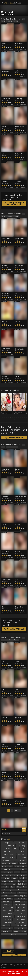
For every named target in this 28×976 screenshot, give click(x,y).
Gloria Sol (5, 497)
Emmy (15, 931)
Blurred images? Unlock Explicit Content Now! (14, 972)
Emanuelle (7, 928)
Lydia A (4, 717)
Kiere (3, 662)
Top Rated (9, 21)
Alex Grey (20, 851)
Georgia (17, 469)
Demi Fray (21, 916)
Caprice (4, 181)
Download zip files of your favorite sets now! (14, 203)
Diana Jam (5, 293)
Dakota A (12, 908)
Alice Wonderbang (9, 857)
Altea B (15, 863)
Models (4, 839)
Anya (16, 875)
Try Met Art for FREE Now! (14, 629)
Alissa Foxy (18, 99)
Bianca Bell (21, 887)
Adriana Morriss (8, 845)
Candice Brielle (8, 893)
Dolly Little (5, 321)
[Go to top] (24, 971)
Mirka (4, 800)
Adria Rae (20, 843)
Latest (3, 21)
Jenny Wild (5, 552)
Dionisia (17, 293)
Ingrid (4, 524)
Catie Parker (6, 238)
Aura (14, 878)
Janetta (17, 524)
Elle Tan (17, 321)
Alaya (23, 848)
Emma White (19, 349)
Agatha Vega (19, 43)
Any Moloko (6, 875)
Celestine (6, 902)
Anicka (16, 872)
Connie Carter (19, 238)
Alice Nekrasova (8, 854)
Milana (17, 772)
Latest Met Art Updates (10, 390)
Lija (3, 689)
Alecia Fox (7, 851)
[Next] (24, 407)
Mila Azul (5, 772)
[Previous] (3, 407)
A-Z (23, 19)
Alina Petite (22, 857)
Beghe (4, 884)
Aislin (17, 71)
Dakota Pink (7, 910)
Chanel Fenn (20, 902)
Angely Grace (19, 126)
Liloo (16, 689)
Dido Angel (8, 922)
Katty (17, 579)
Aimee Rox (5, 71)
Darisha (4, 266)
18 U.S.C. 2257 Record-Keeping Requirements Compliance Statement (13, 966)
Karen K (17, 552)
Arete (23, 875)
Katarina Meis (6, 579)
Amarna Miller (20, 866)
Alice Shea (21, 854)
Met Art (4, 829)
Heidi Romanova (20, 497)
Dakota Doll (22, 908)
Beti (12, 887)
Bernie (5, 887)
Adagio (4, 43)
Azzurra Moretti (8, 881)
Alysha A (4, 126)
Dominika (15, 925)
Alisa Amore (6, 99)
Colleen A (6, 905)
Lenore (17, 662)
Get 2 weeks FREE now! (14, 955)
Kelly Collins (19, 607)
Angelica (21, 869)
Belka (12, 884)
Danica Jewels (20, 910)
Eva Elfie (4, 376)
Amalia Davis (7, 866)
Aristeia (6, 878)
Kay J (3, 607)
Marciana (18, 717)
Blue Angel (8, 890)
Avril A (22, 878)
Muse (16, 800)
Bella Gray (22, 884)
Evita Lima (5, 469)
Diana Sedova (20, 919)
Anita (3, 154)
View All (14, 934)
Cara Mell (18, 181)
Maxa (3, 745)
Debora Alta (19, 266)
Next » (17, 811)
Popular (16, 21)
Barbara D (18, 154)
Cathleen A (7, 899)
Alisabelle (21, 860)
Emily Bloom (6, 349)
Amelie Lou (8, 869)
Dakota (4, 908)
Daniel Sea (8, 913)
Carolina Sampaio (19, 896)
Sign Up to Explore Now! (14, 437)
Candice (21, 890)
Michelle (17, 745)
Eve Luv (17, 376)
